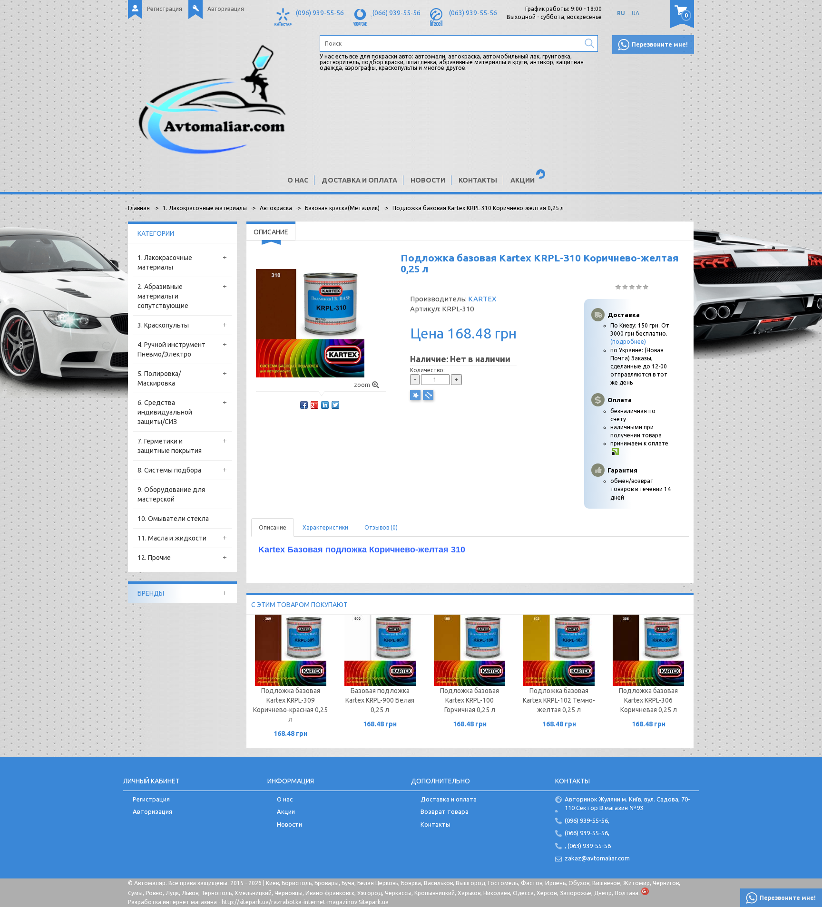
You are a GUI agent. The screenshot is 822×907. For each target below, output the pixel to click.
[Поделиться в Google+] (314, 405)
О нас (297, 180)
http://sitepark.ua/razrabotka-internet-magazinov (289, 902)
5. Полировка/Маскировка (159, 378)
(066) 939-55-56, (587, 833)
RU (621, 13)
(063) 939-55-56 (473, 13)
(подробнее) (628, 341)
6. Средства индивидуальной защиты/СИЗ (164, 412)
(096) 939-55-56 (320, 13)
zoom (362, 385)
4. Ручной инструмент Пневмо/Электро (171, 349)
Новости (428, 180)
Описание (272, 527)
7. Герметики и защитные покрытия (169, 445)
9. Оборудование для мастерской (171, 494)
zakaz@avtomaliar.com (597, 858)
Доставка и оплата (359, 180)
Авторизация (225, 9)
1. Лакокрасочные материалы (164, 262)
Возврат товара (445, 811)
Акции (522, 180)
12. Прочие (154, 557)
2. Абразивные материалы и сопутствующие (162, 296)
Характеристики (325, 527)
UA (635, 13)
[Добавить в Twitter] (335, 405)
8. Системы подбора (169, 470)
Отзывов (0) (381, 527)
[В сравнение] (428, 395)
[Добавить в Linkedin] (325, 405)
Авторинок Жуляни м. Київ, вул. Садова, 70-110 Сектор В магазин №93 (627, 803)
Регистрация (164, 9)
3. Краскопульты (163, 325)
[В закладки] (415, 395)
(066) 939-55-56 (396, 13)
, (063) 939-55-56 (588, 845)
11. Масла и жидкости (171, 538)
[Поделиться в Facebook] (304, 405)
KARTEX (482, 299)
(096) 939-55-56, (587, 820)
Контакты (478, 180)
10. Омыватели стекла (173, 518)
